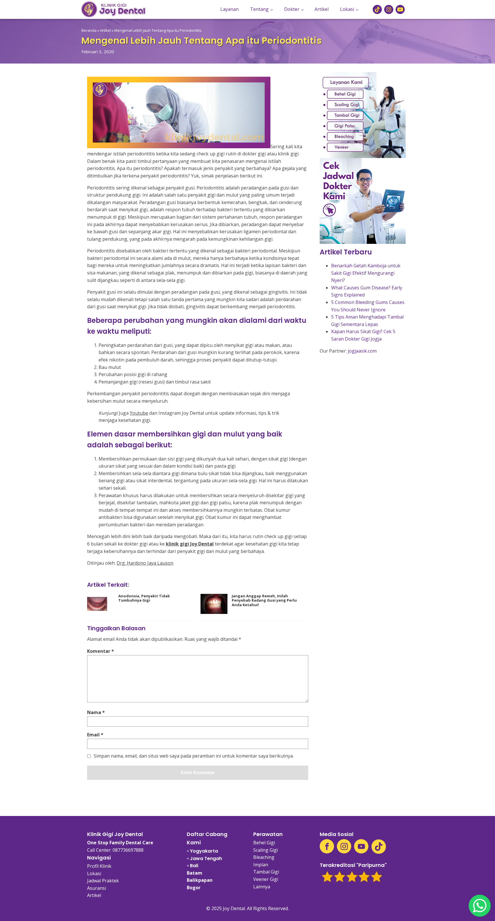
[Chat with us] (480, 906)
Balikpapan (200, 880)
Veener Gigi (265, 879)
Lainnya (261, 887)
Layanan (229, 9)
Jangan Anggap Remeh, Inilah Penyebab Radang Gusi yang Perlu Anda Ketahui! (264, 600)
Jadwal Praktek (103, 880)
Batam (194, 873)
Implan (260, 864)
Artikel (322, 9)
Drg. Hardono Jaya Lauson (145, 563)
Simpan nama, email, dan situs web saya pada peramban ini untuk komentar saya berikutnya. (194, 756)
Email (95, 735)
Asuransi (96, 888)
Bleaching (263, 857)
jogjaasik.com (362, 351)
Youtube (139, 413)
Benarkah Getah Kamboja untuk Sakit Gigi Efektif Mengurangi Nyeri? (365, 272)
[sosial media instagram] (388, 9)
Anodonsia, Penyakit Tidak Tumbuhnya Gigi (144, 598)
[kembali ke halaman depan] (113, 9)
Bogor (194, 887)
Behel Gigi (264, 842)
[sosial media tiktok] (377, 9)
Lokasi (347, 9)
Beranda (89, 30)
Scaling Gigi (265, 850)
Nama (96, 712)
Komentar (100, 651)
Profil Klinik (99, 866)
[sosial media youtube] (400, 9)
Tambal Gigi (266, 872)
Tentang (259, 9)
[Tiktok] (378, 846)
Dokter (291, 9)
